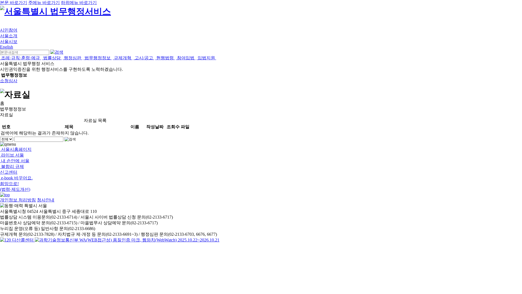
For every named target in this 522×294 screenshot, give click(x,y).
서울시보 (8, 41)
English (6, 47)
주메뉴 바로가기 (44, 2)
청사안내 (45, 200)
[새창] (127, 240)
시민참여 (8, 30)
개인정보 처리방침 (18, 200)
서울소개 (8, 35)
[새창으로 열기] (17, 240)
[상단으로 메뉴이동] (5, 194)
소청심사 (8, 80)
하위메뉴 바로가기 (79, 2)
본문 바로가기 (13, 2)
